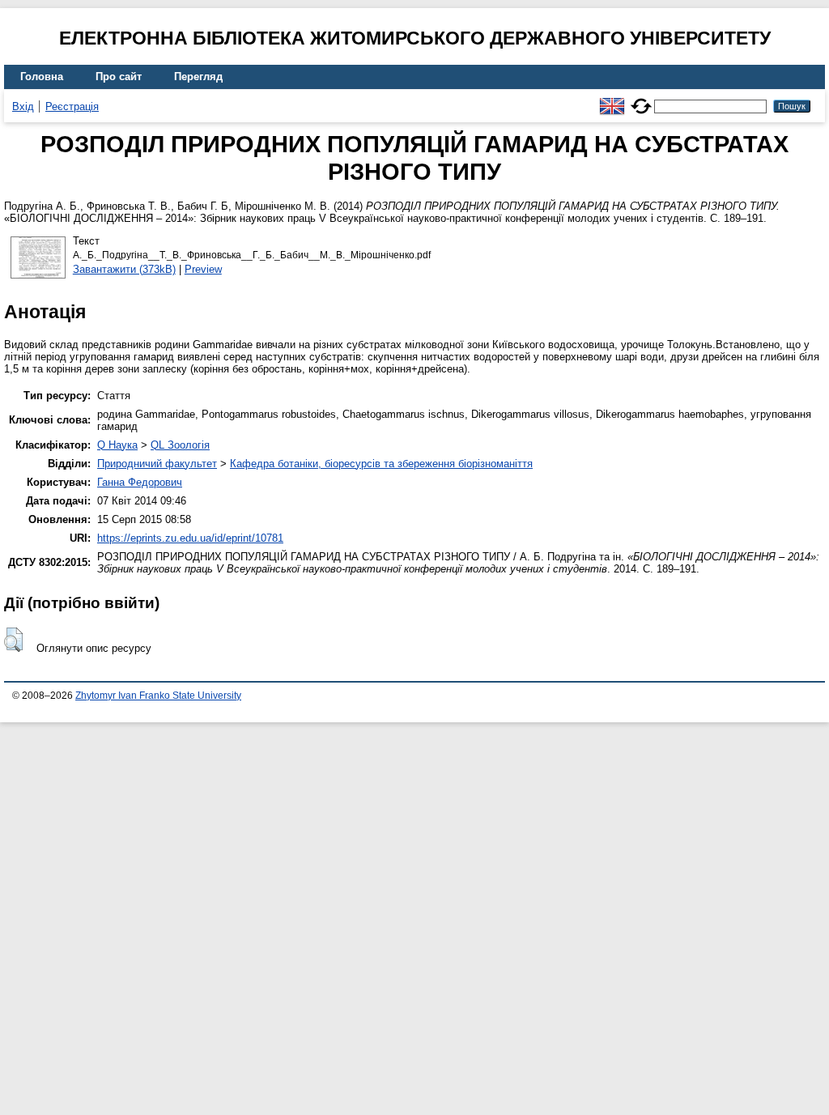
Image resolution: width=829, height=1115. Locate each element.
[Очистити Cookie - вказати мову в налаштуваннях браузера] (641, 99)
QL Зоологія (180, 445)
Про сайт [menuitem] (119, 76)
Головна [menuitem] (41, 76)
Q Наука (117, 445)
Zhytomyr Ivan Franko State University (158, 695)
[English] (612, 99)
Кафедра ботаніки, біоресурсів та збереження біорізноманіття (381, 463)
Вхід (23, 106)
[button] (13, 640)
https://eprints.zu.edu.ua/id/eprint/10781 (190, 538)
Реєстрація (72, 106)
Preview (203, 269)
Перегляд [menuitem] (198, 76)
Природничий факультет (157, 463)
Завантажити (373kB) (124, 269)
